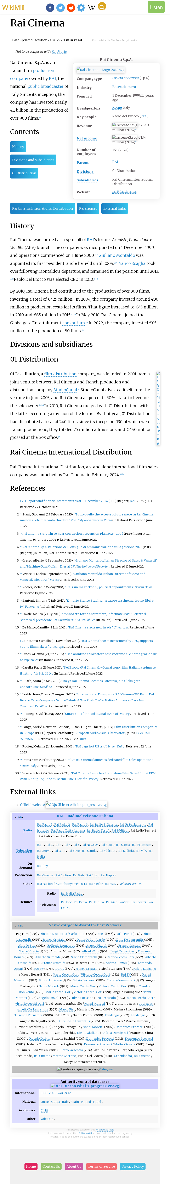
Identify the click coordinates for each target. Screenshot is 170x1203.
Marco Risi (67, 1009)
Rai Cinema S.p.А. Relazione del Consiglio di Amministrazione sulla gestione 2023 (82, 547)
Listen (156, 7)
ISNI (44, 1093)
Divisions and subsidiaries (33, 160)
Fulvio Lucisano (144, 969)
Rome (117, 107)
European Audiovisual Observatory (100, 733)
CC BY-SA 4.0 (85, 1133)
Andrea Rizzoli (116, 963)
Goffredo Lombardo (90, 939)
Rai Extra (80, 902)
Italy (65, 1102)
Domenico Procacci (129, 1027)
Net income (87, 138)
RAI (115, 162)
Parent (83, 163)
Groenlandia (123, 1056)
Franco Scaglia (132, 263)
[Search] (102, 6)
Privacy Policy (133, 1166)
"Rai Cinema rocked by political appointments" (99, 587)
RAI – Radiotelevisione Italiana (85, 816)
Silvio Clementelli (84, 957)
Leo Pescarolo (106, 998)
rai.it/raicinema (124, 191)
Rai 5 (76, 845)
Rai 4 (67, 845)
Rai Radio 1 (44, 824)
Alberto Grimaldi (47, 957)
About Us (74, 1166)
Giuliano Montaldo (116, 255)
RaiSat (124, 902)
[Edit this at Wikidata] (76, 805)
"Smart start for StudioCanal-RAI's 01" (91, 714)
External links (114, 208)
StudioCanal (65, 389)
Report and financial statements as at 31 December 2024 (67, 501)
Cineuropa (121, 627)
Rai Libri (92, 875)
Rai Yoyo (74, 851)
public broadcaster (45, 86)
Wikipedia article (105, 1129)
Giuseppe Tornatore (28, 1015)
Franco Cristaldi (54, 939)
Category (106, 1069)
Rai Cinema (45, 875)
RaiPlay (42, 866)
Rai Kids (78, 875)
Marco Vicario (29, 951)
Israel (97, 1102)
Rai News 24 (89, 845)
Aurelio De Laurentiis (32, 1009)
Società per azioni (125, 78)
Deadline (46, 687)
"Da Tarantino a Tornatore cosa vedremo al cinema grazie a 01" (111, 654)
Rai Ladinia (126, 851)
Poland (86, 1102)
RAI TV (39, 969)
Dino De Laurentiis (53, 934)
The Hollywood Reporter (92, 566)
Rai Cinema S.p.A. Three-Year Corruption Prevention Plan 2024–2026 (72, 533)
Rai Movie (59, 51)
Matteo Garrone (64, 1056)
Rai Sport (107, 845)
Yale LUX (47, 1119)
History (18, 147)
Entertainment (124, 87)
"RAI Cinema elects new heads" (90, 627)
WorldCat (64, 1093)
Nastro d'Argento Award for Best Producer (85, 925)
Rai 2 (49, 845)
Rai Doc (66, 902)
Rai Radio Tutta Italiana (68, 830)
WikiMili (13, 7)
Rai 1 (40, 845)
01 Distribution (24, 173)
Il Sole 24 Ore (44, 673)
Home (31, 1166)
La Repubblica (86, 620)
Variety (55, 580)
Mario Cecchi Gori (121, 957)
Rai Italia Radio (72, 893)
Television (24, 850)
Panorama (32, 606)
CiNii (44, 1110)
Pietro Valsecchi (71, 1050)
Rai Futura (96, 902)
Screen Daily (143, 587)
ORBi (82, 739)
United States (50, 1102)
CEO (144, 116)
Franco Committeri (121, 980)
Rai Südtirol (120, 830)
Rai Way (110, 884)
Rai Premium (141, 845)
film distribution (60, 373)
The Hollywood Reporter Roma (91, 520)
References (88, 208)
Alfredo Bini (27, 945)
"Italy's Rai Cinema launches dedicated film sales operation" (109, 760)
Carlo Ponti (77, 934)
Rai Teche (96, 884)
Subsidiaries (87, 180)
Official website (32, 805)
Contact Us (51, 1166)
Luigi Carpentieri (123, 951)
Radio (27, 830)
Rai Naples (108, 875)
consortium (73, 322)
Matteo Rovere (125, 1044)
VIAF (52, 1093)
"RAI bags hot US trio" (90, 746)
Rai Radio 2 (62, 824)
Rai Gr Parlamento (133, 824)
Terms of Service (101, 1166)
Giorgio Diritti (39, 1038)
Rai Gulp (59, 851)
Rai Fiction (63, 875)
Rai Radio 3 (80, 824)
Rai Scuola (89, 851)
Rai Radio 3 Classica (104, 824)
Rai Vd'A (141, 851)
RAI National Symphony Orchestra (62, 884)
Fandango (112, 1015)
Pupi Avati (146, 1003)
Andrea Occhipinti (115, 1033)
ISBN (139, 733)
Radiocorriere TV (129, 884)
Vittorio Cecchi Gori (95, 974)
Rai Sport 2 (138, 902)
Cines (100, 934)
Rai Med (111, 902)
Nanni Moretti (49, 986)
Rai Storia (123, 845)
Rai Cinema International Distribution (42, 208)
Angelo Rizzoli (96, 945)
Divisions (85, 171)
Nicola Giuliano (88, 1033)
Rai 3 (58, 845)
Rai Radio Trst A (98, 830)
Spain (75, 1102)
